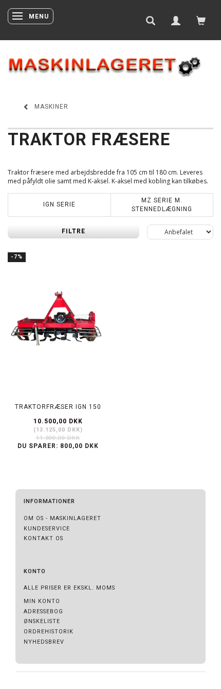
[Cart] (201, 20)
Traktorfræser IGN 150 (58, 406)
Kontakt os (43, 538)
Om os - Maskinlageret (62, 518)
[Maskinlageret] (110, 62)
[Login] (176, 20)
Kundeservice (47, 528)
